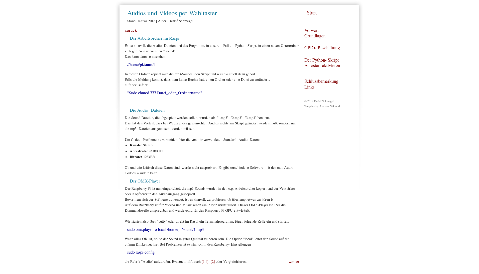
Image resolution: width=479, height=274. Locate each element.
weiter (293, 261)
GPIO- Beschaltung (322, 47)
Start (312, 12)
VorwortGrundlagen (315, 33)
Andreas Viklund (329, 106)
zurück (131, 30)
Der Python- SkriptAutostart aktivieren (322, 63)
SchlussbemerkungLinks (321, 84)
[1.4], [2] (208, 261)
